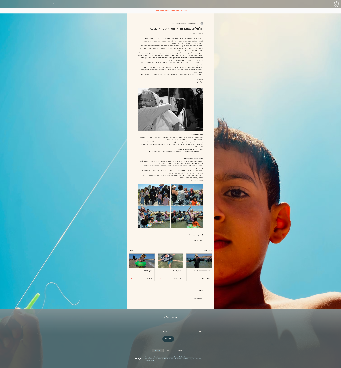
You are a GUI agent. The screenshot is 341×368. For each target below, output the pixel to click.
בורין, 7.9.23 (177, 271)
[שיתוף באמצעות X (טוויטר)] (198, 235)
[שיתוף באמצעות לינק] (189, 235)
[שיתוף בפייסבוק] (202, 235)
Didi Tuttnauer (158, 359)
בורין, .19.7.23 (148, 271)
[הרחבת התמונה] (187, 194)
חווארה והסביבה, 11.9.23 (202, 271)
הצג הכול (131, 250)
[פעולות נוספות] (139, 23)
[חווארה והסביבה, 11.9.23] (199, 261)
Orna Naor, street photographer (164, 357)
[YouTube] (136, 359)
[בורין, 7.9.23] (170, 261)
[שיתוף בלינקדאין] (194, 235)
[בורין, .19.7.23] (142, 261)
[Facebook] (139, 359)
